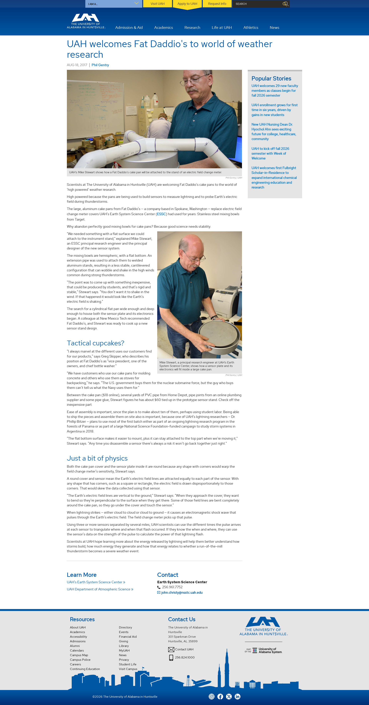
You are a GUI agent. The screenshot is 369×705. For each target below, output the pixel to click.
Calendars (77, 650)
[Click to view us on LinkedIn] (237, 696)
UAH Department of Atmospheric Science (98, 589)
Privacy (124, 660)
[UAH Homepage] (86, 21)
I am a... (93, 4)
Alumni (75, 646)
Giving (123, 641)
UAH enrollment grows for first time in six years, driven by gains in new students (275, 110)
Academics (77, 632)
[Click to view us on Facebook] (220, 696)
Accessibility (78, 637)
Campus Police (80, 660)
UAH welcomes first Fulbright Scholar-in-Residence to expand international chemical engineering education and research (274, 177)
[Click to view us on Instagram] (211, 696)
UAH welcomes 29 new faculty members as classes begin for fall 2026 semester (275, 90)
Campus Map (79, 655)
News (122, 655)
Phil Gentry (100, 65)
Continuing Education (85, 669)
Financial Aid (128, 637)
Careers (75, 664)
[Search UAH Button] (285, 4)
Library (124, 646)
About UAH (78, 627)
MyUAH (124, 650)
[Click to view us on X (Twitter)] (229, 696)
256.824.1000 (185, 657)
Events (123, 632)
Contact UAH (184, 649)
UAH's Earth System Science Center (94, 582)
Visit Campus (128, 669)
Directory (125, 627)
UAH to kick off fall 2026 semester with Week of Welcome (270, 153)
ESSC (161, 214)
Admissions (78, 641)
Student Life (127, 664)
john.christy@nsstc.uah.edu (182, 592)
